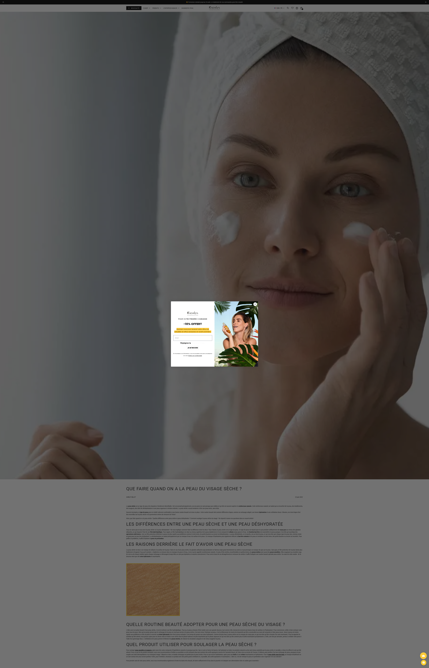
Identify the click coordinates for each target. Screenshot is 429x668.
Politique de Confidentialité (195, 355)
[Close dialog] (255, 304)
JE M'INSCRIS (192, 348)
